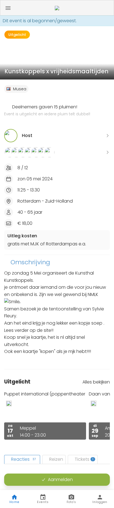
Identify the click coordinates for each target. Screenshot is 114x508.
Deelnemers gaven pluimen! (47, 110)
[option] (45, 415)
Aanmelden (60, 479)
